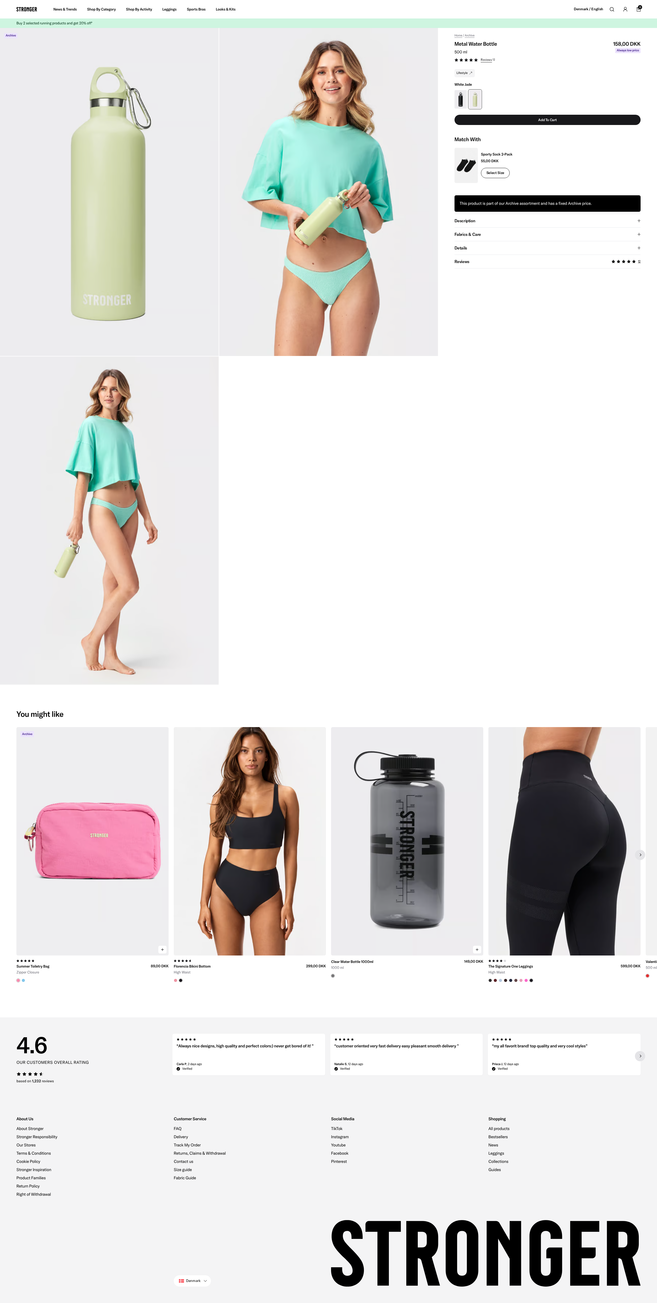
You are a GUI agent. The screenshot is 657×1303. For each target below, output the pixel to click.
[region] (328, 854)
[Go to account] (625, 9)
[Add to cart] (162, 949)
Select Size (495, 172)
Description (465, 220)
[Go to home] (26, 9)
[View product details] (92, 968)
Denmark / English (588, 9)
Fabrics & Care (468, 234)
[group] (92, 854)
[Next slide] (640, 855)
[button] (548, 60)
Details (461, 247)
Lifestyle (462, 73)
